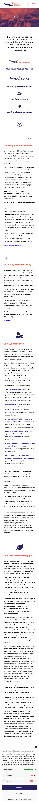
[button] (36, 747)
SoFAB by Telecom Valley (19, 86)
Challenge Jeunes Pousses (19, 69)
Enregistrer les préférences (19, 799)
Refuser (19, 793)
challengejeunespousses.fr (13, 245)
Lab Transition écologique (20, 112)
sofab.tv (7, 320)
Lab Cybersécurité (20, 99)
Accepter (19, 788)
